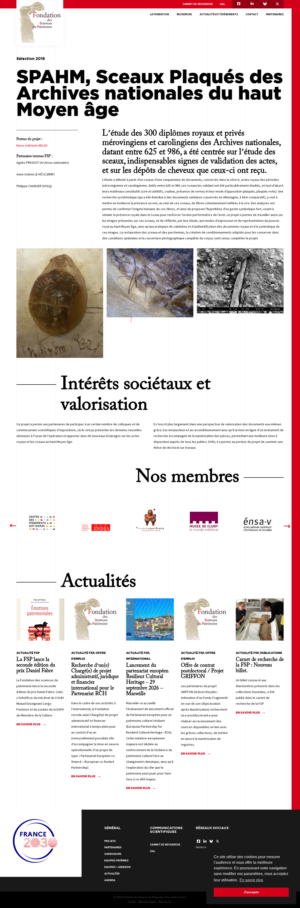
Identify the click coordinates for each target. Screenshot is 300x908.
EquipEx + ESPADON (117, 867)
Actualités (112, 873)
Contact (252, 14)
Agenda (109, 880)
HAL (222, 4)
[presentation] (13, 526)
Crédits (132, 902)
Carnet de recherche (198, 4)
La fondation (159, 14)
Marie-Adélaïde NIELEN (31, 145)
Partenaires (275, 14)
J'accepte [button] (251, 892)
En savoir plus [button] (251, 880)
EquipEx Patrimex (116, 860)
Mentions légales (148, 902)
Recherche (184, 14)
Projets (110, 841)
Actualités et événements (219, 14)
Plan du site (165, 902)
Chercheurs (112, 854)
